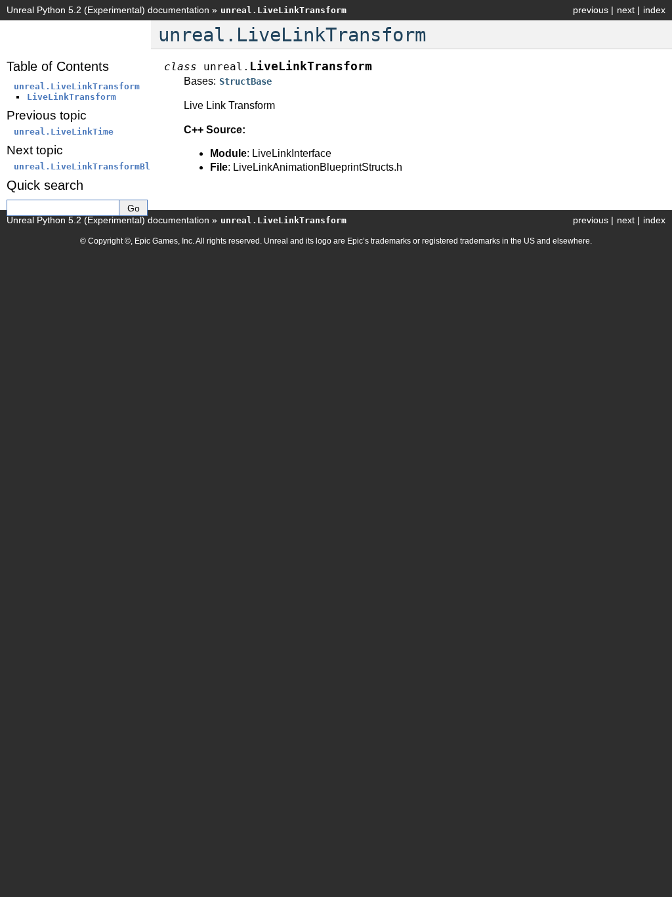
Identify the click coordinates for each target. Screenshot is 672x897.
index (654, 10)
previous (590, 10)
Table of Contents (58, 66)
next (626, 10)
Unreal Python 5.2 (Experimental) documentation (108, 10)
